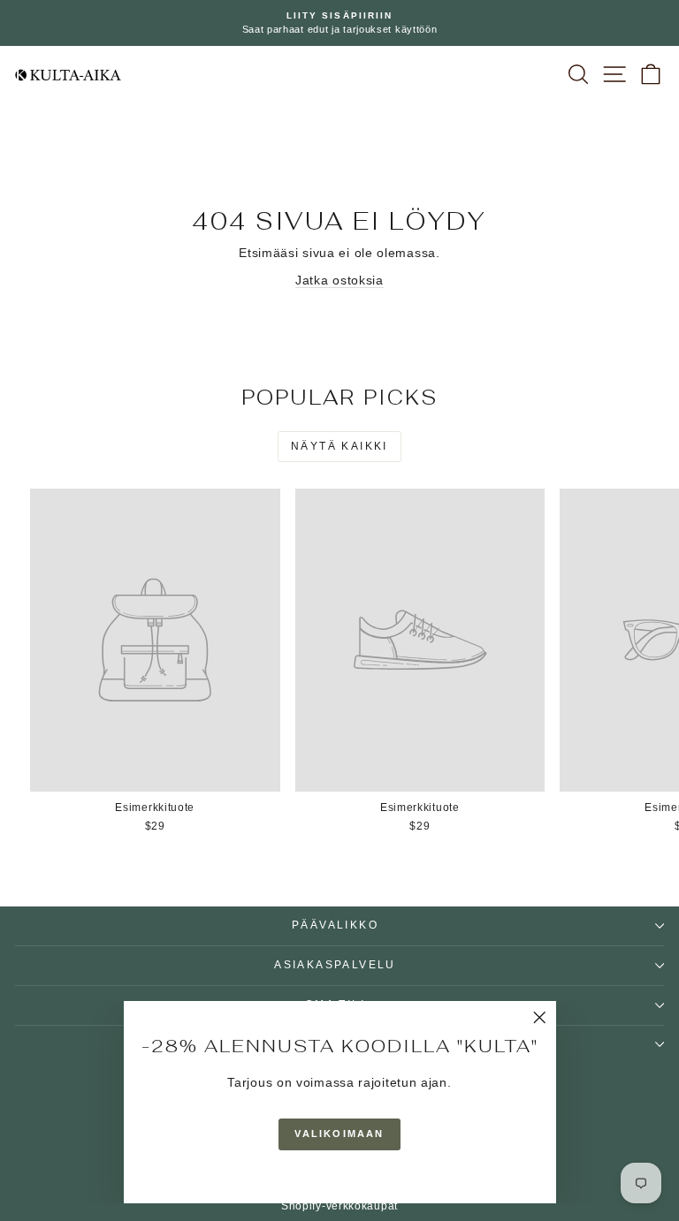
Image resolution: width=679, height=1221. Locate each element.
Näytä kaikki (339, 446)
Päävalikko (335, 925)
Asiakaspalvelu (335, 965)
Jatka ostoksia (339, 280)
